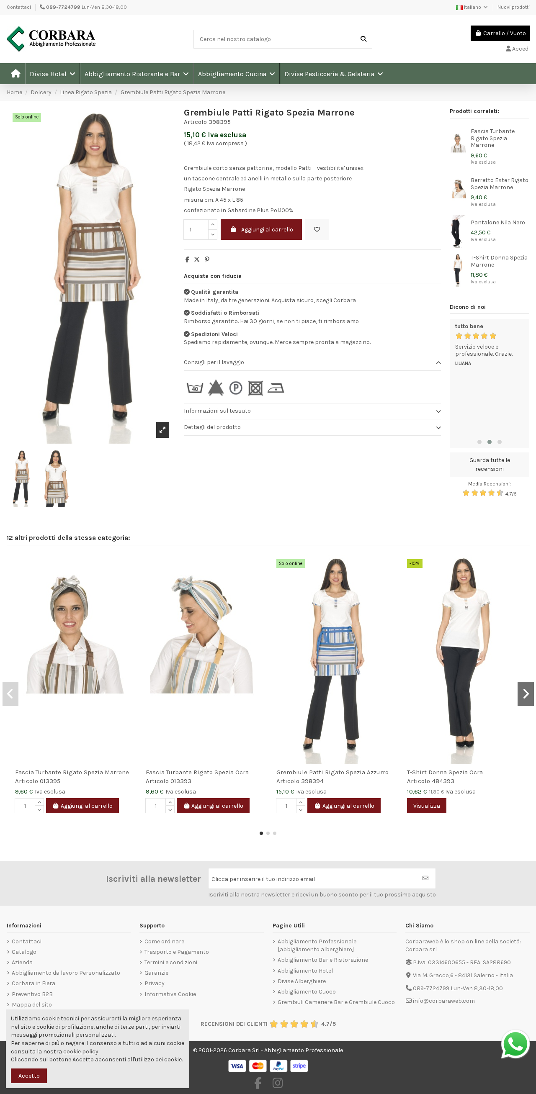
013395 (50, 781)
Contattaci (19, 7)
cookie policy (80, 1051)
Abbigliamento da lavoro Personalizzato (66, 972)
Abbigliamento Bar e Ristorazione (323, 959)
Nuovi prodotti (513, 7)
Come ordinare (164, 941)
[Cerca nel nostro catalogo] (363, 39)
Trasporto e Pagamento (176, 951)
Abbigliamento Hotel (305, 970)
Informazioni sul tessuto (217, 410)
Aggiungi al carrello (267, 229)
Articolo (195, 122)
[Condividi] (187, 259)
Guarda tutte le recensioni (489, 465)
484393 (443, 781)
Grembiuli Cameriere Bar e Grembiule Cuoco (336, 1002)
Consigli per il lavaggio (214, 362)
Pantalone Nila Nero (498, 222)
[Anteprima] (126, 582)
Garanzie (156, 972)
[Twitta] (197, 259)
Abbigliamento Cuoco (307, 991)
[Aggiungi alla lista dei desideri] (317, 229)
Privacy (154, 983)
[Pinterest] (207, 259)
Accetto (29, 1075)
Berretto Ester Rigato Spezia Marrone (499, 184)
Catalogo (24, 951)
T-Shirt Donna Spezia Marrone (499, 261)
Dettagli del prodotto (212, 427)
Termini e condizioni (170, 962)
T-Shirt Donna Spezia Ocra (445, 772)
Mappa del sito (32, 1004)
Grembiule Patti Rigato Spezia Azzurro (332, 772)
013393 (180, 781)
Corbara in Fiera (33, 983)
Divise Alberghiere (302, 981)
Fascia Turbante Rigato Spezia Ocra (197, 772)
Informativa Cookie (170, 994)
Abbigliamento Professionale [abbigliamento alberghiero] (317, 945)
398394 (312, 781)
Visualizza (426, 805)
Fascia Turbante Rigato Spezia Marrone (493, 138)
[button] (52, 73)
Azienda (22, 962)
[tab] (312, 363)
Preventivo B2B (32, 994)
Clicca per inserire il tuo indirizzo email (263, 879)
